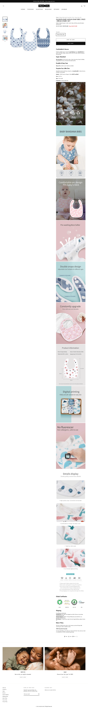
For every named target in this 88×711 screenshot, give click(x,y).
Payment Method (6, 694)
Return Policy (5, 698)
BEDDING (48, 9)
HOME (23, 9)
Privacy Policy (5, 701)
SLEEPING (39, 9)
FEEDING (30, 9)
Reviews (4, 693)
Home (57, 17)
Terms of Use (5, 700)
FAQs (4, 691)
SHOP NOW (23, 677)
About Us (4, 687)
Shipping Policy (5, 696)
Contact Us (4, 689)
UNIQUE (64, 9)
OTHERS (56, 9)
